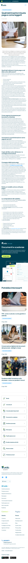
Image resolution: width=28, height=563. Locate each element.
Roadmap (4, 507)
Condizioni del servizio (19, 534)
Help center (17, 518)
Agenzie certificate (5, 527)
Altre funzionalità (5, 505)
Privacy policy (18, 527)
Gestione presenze (6, 488)
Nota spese (4, 496)
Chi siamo (4, 518)
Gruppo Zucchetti (5, 520)
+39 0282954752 (15, 1)
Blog (16, 523)
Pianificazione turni (5, 503)
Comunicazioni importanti (7, 500)
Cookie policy (18, 530)
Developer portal (18, 520)
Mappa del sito (18, 532)
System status (18, 525)
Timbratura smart (5, 491)
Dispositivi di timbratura (6, 493)
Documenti (4, 498)
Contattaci (4, 530)
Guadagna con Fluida (6, 525)
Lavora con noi (4, 523)
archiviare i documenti (15, 228)
